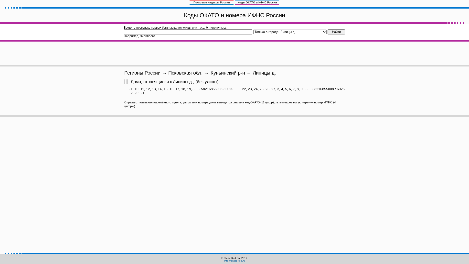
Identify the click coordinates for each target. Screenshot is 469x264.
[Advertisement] (234, 53)
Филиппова (147, 36)
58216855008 (212, 89)
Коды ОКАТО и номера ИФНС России (234, 15)
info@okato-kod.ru (234, 260)
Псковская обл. (185, 73)
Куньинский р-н (228, 73)
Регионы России (142, 73)
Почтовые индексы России (211, 2)
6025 (229, 89)
